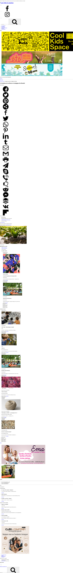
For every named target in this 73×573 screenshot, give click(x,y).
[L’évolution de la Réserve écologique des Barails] (13, 243)
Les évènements (3, 25)
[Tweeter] (5, 97)
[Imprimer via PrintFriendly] (5, 162)
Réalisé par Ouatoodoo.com (3, 566)
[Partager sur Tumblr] (5, 144)
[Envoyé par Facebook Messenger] (5, 197)
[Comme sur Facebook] (5, 185)
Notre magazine (3, 29)
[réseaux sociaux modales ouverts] (5, 109)
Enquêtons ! (3, 28)
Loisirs (3, 81)
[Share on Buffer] (5, 203)
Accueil (1, 81)
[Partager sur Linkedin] (5, 138)
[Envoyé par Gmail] (5, 156)
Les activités (3, 26)
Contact (2, 555)
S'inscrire (1, 78)
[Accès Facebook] (7, 11)
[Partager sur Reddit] (5, 191)
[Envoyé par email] (5, 150)
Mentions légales (4, 556)
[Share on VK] (5, 209)
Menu (1, 30)
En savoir (6, 280)
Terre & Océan (3, 222)
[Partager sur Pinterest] (5, 103)
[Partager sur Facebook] (5, 91)
